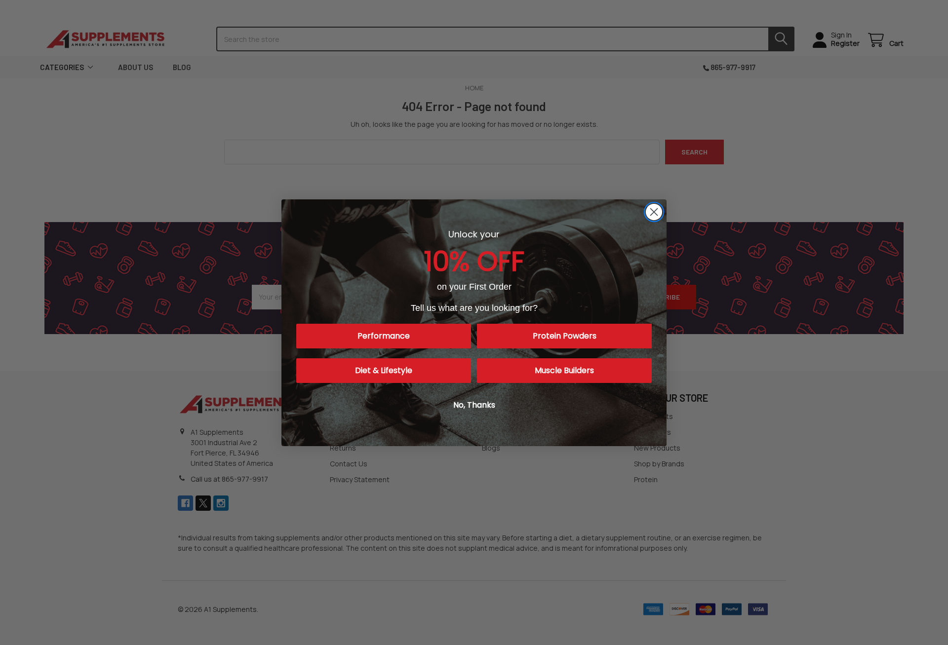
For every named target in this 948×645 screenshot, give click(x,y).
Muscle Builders (564, 370)
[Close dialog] (654, 212)
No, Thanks (474, 405)
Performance (383, 335)
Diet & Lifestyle (383, 370)
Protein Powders (564, 335)
